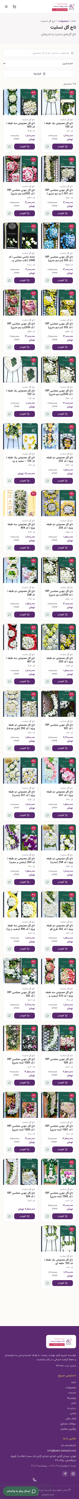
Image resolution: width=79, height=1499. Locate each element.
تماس (73, 1414)
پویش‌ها (71, 1398)
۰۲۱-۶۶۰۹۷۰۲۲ (68, 1446)
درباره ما (71, 1408)
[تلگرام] (65, 1474)
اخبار (73, 1403)
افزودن (61, 146)
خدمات (72, 1393)
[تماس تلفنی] (34, 1479)
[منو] (6, 6)
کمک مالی (71, 1419)
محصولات (70, 1388)
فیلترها (37, 74)
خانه (73, 1383)
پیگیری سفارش (68, 1429)
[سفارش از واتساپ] (47, 146)
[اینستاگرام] (73, 1474)
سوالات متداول (68, 1424)
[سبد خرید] (14, 6)
